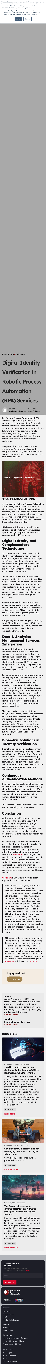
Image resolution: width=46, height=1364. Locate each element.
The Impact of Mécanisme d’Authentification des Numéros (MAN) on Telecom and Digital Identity (20, 1210)
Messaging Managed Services (15, 1338)
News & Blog (8, 354)
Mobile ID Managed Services (15, 1341)
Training (6, 1328)
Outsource (7, 1335)
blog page (9, 961)
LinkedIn (33, 961)
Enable (6, 1325)
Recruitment (8, 1330)
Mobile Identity (9, 1356)
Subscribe (9, 1282)
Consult (6, 1311)
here (27, 1270)
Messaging (7, 1353)
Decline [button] (27, 19)
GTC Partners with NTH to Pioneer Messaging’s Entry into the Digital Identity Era (21, 1151)
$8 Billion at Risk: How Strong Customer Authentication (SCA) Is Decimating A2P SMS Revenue (21, 1070)
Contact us (15, 979)
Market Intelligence (11, 1320)
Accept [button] (18, 19)
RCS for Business (10, 1362)
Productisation (9, 1314)
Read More (9, 1114)
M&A (5, 1317)
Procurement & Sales (12, 1344)
